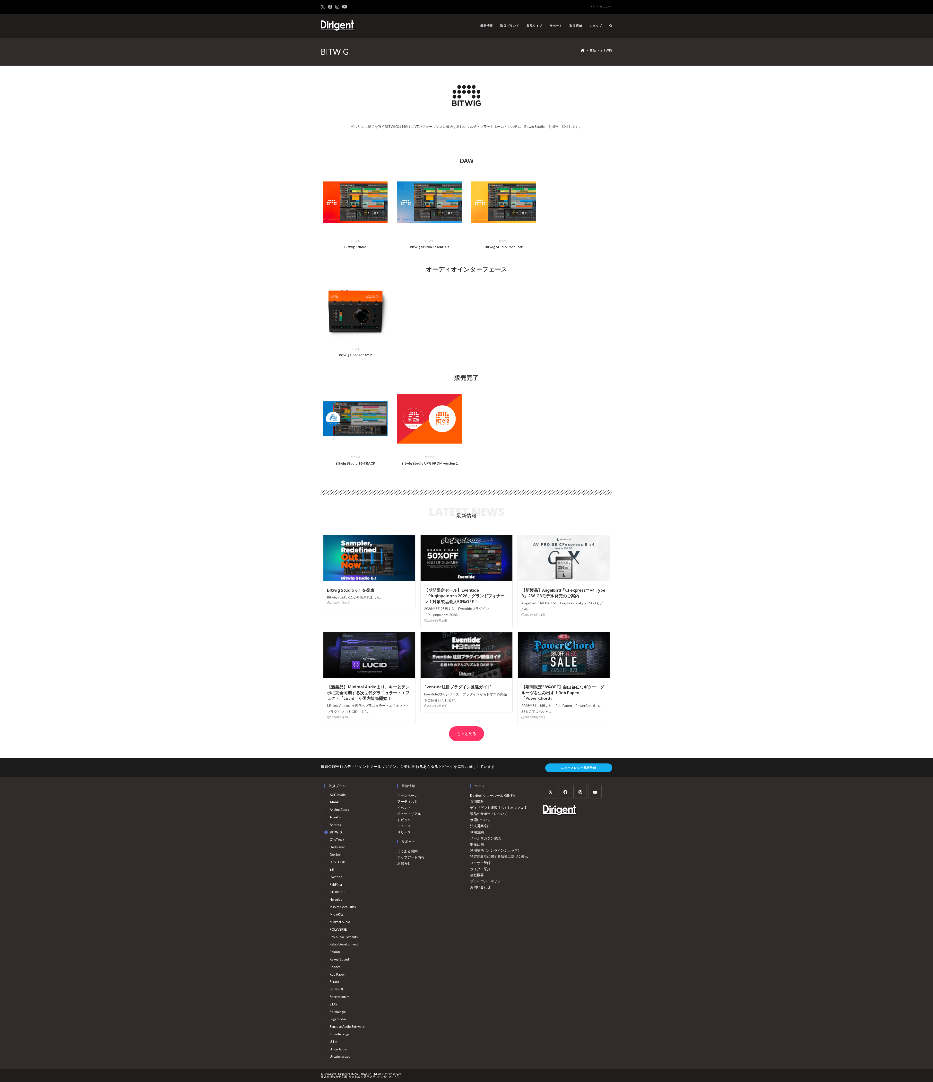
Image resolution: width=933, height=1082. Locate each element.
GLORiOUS (337, 892)
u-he (333, 1042)
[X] (550, 791)
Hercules (336, 899)
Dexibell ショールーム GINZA (492, 795)
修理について (480, 820)
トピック (404, 820)
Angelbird (337, 817)
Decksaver (337, 847)
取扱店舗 (477, 844)
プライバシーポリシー (487, 881)
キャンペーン (407, 795)
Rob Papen (337, 974)
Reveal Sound (339, 959)
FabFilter (336, 884)
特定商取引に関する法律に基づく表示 (499, 856)
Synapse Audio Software (347, 1027)
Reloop (335, 952)
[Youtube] (595, 791)
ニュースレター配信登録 (578, 768)
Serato (334, 982)
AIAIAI (334, 802)
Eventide (336, 877)
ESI (332, 869)
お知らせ (404, 863)
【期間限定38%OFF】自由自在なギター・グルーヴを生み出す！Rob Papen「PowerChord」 (562, 692)
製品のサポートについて (489, 814)
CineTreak (337, 839)
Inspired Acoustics (343, 907)
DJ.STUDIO (338, 862)
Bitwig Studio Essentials (429, 247)
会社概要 (477, 875)
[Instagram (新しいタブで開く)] (337, 6)
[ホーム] (583, 50)
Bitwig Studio (355, 247)
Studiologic (338, 1012)
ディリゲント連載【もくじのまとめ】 (499, 807)
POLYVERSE (338, 929)
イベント (404, 807)
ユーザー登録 (480, 863)
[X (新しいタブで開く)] (324, 6)
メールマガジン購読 (485, 838)
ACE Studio (338, 795)
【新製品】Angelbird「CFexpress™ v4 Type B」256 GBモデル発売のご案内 (563, 593)
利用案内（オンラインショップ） (495, 850)
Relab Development (344, 944)
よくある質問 (407, 851)
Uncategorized (340, 1056)
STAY (333, 1004)
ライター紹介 (480, 869)
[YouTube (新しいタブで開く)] (344, 6)
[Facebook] (565, 791)
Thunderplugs (339, 1034)
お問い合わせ (480, 887)
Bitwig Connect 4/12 (355, 355)
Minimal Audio (340, 922)
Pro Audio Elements (344, 937)
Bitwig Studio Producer (504, 247)
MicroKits (336, 914)
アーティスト (407, 801)
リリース (404, 832)
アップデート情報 (410, 857)
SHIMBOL (337, 989)
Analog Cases (339, 810)
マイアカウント (600, 7)
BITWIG (606, 50)
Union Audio (338, 1049)
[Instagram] (580, 791)
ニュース (404, 826)
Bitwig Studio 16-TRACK (355, 463)
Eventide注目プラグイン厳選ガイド (457, 687)
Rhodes (335, 967)
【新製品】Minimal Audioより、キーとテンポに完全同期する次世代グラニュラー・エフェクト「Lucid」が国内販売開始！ (368, 692)
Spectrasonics (339, 997)
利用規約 (477, 832)
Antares (335, 825)
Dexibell (335, 855)
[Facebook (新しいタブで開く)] (330, 6)
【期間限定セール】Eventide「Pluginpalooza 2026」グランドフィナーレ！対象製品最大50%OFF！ (464, 595)
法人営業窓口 (480, 826)
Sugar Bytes (338, 1019)
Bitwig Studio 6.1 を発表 (350, 590)
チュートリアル (409, 814)
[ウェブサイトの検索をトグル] (611, 26)
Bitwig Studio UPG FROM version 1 (429, 463)
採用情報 (477, 801)
